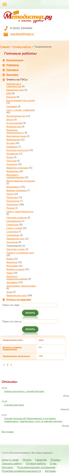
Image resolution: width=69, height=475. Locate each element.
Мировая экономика (16, 190)
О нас (53, 463)
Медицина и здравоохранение (15, 176)
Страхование (12, 235)
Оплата (26, 459)
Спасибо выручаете (14, 405)
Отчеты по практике (18, 299)
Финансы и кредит (15, 269)
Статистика (12, 231)
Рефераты (12, 65)
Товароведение (14, 245)
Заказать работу (12, 463)
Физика (10, 259)
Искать (30, 312)
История (10, 143)
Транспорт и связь (15, 249)
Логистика (11, 161)
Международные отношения (20, 181)
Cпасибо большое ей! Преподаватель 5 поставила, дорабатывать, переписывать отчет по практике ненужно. (33, 420)
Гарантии (41, 459)
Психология (12, 204)
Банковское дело (15, 90)
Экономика (11, 282)
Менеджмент (12, 187)
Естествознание (14, 123)
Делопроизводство (15, 116)
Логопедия (11, 164)
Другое (9, 119)
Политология (12, 201)
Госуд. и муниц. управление (20, 110)
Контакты (7, 467)
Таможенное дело (15, 238)
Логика (9, 157)
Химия (9, 273)
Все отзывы (8, 431)
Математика (12, 171)
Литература (12, 153)
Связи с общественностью (19, 211)
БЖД (8, 93)
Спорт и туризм (14, 228)
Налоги (10, 194)
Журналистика (13, 126)
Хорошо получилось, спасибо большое (24, 391)
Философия (12, 266)
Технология (12, 242)
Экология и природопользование (17, 277)
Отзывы (55, 459)
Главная (4, 46)
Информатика (13, 139)
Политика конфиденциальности (21, 471)
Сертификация (13, 221)
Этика (9, 292)
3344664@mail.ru (22, 34)
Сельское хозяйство (16, 217)
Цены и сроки (10, 459)
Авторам (50, 471)
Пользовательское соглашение (36, 467)
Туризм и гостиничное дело (20, 252)
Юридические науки (16, 295)
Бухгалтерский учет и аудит (20, 100)
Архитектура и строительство (13, 85)
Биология (11, 97)
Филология (11, 262)
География (11, 106)
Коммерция (12, 146)
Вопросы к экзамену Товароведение (12, 348)
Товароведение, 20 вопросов (16, 356)
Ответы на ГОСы (16, 79)
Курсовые (12, 69)
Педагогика (12, 197)
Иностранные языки (16, 136)
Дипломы (12, 74)
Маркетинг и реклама (17, 168)
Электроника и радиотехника (21, 286)
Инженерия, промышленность (15, 131)
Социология (12, 224)
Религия (10, 208)
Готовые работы (21, 46)
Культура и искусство (17, 150)
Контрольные (14, 60)
